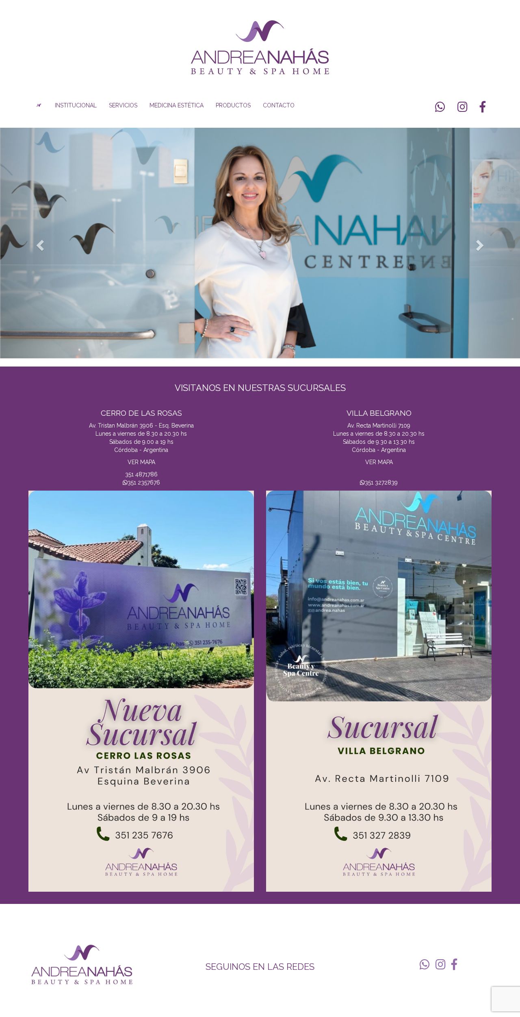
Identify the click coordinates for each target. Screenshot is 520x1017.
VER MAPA (141, 462)
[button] (39, 243)
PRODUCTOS (233, 105)
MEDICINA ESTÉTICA (177, 105)
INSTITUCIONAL (76, 105)
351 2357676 (144, 482)
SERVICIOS (123, 105)
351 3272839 (381, 482)
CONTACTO (279, 105)
